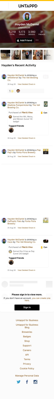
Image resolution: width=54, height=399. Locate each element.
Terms (27, 359)
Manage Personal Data (27, 375)
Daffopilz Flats (14, 221)
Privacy (27, 363)
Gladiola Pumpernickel (18, 105)
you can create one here (37, 299)
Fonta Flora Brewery (25, 152)
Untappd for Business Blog (27, 326)
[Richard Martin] (18, 91)
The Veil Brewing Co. (23, 78)
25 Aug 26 (12, 228)
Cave (10, 242)
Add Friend (26, 40)
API (27, 354)
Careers (27, 350)
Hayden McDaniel (16, 75)
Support (27, 345)
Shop (27, 341)
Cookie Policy (27, 368)
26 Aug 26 (12, 84)
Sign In (27, 307)
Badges (27, 336)
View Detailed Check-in (26, 84)
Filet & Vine (27, 112)
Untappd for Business (27, 320)
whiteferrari (13, 77)
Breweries (27, 332)
